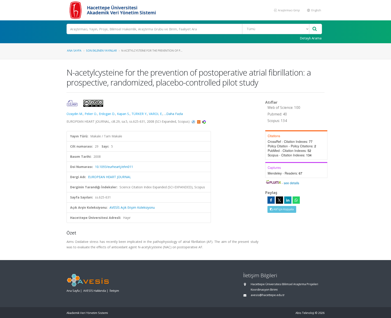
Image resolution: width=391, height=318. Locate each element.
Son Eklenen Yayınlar (101, 50)
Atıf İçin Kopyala (283, 209)
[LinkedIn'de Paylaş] (287, 200)
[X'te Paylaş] (279, 200)
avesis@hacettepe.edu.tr (268, 295)
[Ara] (315, 29)
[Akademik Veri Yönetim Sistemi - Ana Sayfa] (76, 10)
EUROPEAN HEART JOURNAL (109, 177)
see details (291, 183)
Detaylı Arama (311, 38)
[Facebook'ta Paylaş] (271, 200)
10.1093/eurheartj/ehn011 (114, 167)
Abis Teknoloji (305, 313)
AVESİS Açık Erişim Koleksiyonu (132, 207)
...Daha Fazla (173, 114)
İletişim (114, 291)
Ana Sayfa (74, 50)
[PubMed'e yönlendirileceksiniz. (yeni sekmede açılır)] (194, 121)
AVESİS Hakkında (94, 291)
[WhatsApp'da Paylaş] (296, 200)
